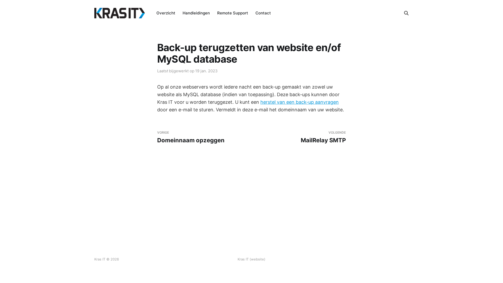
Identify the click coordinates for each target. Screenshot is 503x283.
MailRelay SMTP (323, 137)
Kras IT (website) (251, 259)
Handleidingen (196, 12)
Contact (263, 12)
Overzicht (165, 12)
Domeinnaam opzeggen (191, 137)
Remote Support (232, 12)
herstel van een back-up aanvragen (299, 102)
